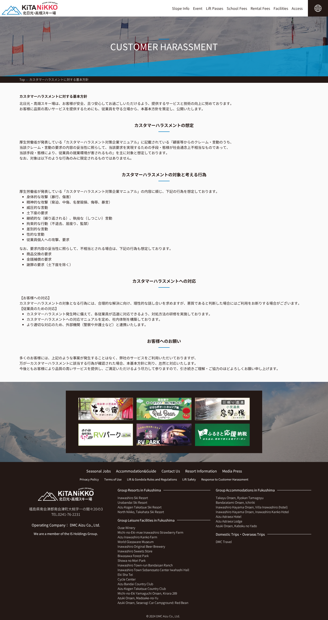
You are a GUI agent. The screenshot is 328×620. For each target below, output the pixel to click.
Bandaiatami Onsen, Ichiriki (235, 502)
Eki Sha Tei (125, 574)
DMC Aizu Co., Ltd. (85, 525)
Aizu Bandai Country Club (135, 584)
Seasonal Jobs (98, 471)
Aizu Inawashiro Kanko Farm (137, 537)
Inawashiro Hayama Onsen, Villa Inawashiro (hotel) (252, 507)
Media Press (232, 471)
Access (297, 8)
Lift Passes (214, 8)
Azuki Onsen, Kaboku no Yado (236, 526)
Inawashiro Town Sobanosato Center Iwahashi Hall (153, 570)
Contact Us (171, 471)
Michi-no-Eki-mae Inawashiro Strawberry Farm (150, 532)
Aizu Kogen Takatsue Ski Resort (140, 507)
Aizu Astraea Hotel (228, 516)
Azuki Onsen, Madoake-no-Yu (138, 598)
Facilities (281, 8)
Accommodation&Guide (136, 471)
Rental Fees (260, 8)
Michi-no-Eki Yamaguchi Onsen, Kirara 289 (147, 593)
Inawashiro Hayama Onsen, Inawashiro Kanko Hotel (252, 512)
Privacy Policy (89, 479)
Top (22, 79)
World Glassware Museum (136, 541)
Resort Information (201, 471)
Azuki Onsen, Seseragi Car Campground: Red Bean (153, 602)
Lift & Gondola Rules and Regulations (152, 479)
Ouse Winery (126, 527)
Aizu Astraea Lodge (229, 521)
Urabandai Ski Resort (132, 502)
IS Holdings (78, 533)
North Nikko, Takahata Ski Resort (141, 512)
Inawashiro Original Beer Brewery (141, 546)
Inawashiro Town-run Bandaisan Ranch (145, 565)
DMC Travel (224, 541)
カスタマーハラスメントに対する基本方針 (59, 79)
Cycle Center (127, 579)
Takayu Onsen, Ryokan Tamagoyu (240, 497)
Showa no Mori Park (131, 560)
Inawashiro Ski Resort (133, 497)
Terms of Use (113, 479)
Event (197, 8)
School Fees (237, 8)
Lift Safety (189, 479)
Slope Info (180, 8)
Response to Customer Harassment (224, 479)
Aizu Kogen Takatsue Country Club (142, 588)
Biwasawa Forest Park (133, 555)
